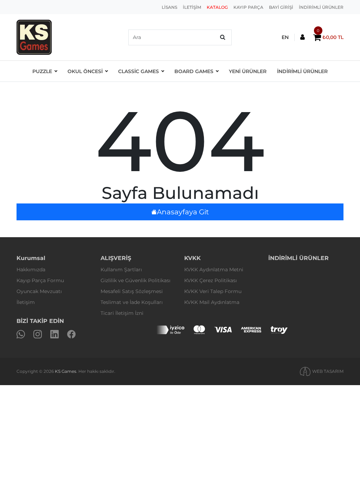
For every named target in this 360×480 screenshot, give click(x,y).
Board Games (193, 71)
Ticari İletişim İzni (122, 313)
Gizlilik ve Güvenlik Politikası (136, 280)
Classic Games (138, 71)
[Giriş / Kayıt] (302, 37)
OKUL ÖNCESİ (85, 71)
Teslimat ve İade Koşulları (132, 302)
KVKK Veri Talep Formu (213, 291)
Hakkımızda (31, 269)
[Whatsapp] (21, 334)
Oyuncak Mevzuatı (39, 291)
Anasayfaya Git (183, 212)
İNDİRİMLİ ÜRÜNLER (321, 7)
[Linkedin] (54, 334)
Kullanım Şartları (121, 269)
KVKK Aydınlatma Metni (213, 269)
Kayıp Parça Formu (40, 280)
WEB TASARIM (327, 371)
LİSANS (169, 7)
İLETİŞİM (192, 7)
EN (285, 37)
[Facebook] (71, 334)
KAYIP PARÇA (248, 7)
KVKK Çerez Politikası (210, 280)
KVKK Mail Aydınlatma (211, 302)
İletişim (26, 302)
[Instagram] (37, 334)
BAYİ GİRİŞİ (281, 7)
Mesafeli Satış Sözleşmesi (132, 291)
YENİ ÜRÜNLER (247, 71)
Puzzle (42, 71)
